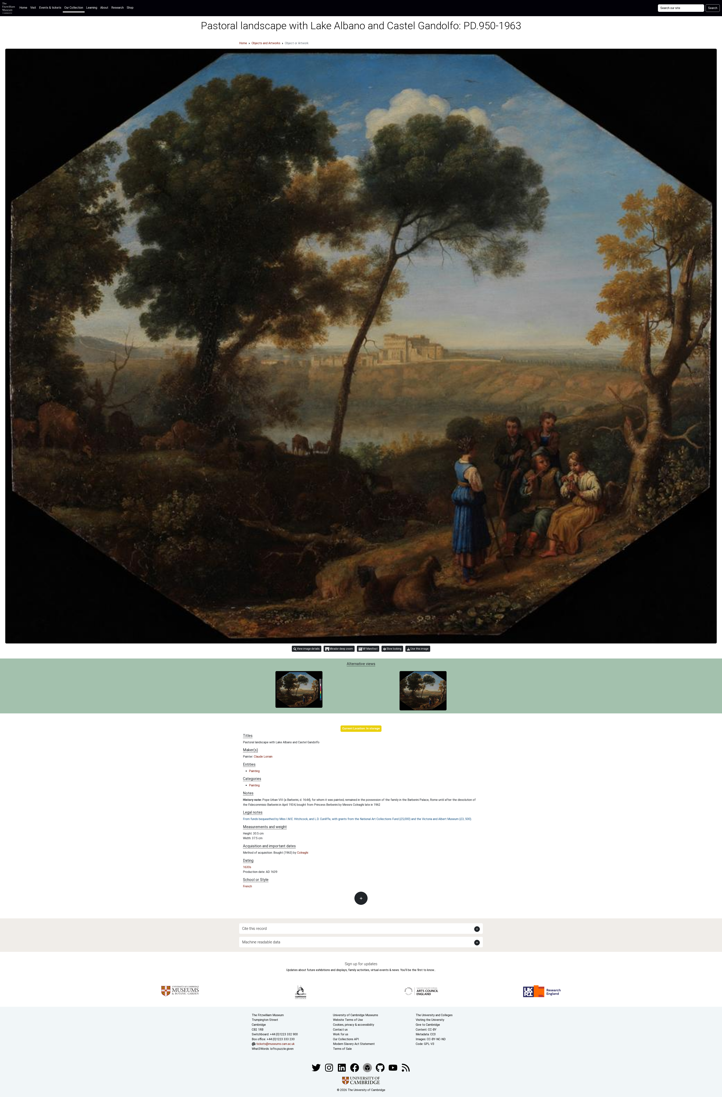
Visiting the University (430, 1020)
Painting (254, 771)
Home (24, 7)
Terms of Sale (342, 1049)
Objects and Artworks (266, 43)
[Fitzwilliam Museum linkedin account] (355, 1067)
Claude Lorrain (263, 756)
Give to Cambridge (428, 1024)
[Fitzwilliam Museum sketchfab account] (367, 1067)
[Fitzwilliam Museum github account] (380, 1067)
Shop (130, 7)
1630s (247, 867)
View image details (308, 648)
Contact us (340, 1029)
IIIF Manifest (370, 648)
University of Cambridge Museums (355, 1015)
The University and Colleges (434, 1015)
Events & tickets (50, 7)
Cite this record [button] (254, 928)
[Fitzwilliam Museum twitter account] (316, 1067)
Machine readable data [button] (261, 942)
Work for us (340, 1034)
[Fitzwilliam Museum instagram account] (329, 1067)
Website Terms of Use (348, 1020)
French (247, 886)
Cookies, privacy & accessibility (353, 1024)
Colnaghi (302, 852)
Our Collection (73, 7)
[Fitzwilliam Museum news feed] (406, 1067)
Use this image (419, 648)
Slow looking (393, 648)
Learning (91, 7)
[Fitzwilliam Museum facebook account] (342, 1067)
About (104, 7)
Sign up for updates (361, 964)
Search (712, 8)
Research (117, 7)
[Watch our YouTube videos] (393, 1067)
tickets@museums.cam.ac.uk (275, 1044)
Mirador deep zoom (341, 648)
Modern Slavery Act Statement (354, 1044)
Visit (33, 7)
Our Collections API (346, 1039)
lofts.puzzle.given (282, 1049)
